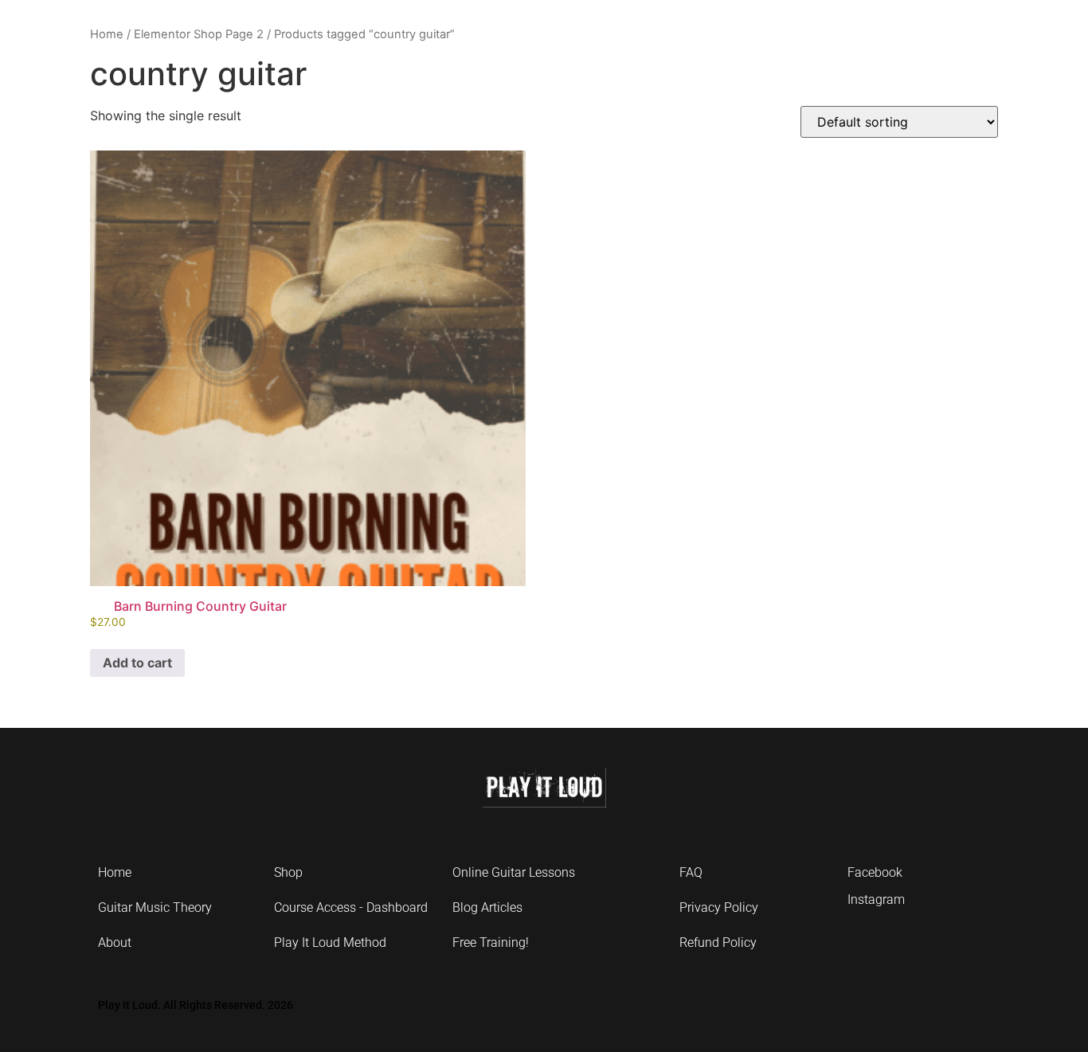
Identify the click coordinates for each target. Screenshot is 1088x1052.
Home (106, 34)
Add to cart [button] (137, 663)
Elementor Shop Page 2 (199, 34)
